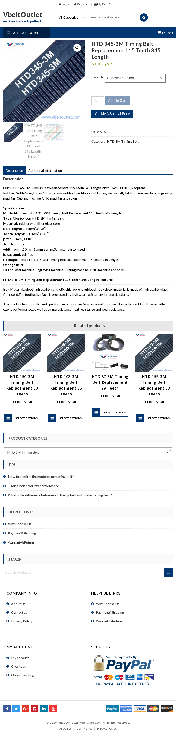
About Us (18, 604)
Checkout (18, 666)
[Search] (144, 17)
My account (20, 658)
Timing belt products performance (33, 486)
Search (169, 572)
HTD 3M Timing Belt (123, 141)
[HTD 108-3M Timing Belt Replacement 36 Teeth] (66, 353)
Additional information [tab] (45, 170)
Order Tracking (22, 675)
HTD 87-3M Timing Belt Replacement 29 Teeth (110, 382)
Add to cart (117, 100)
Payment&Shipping (22, 533)
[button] (77, 48)
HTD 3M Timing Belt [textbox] (86, 452)
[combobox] (88, 450)
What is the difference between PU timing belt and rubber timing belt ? (60, 495)
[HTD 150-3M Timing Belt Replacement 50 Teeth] (22, 353)
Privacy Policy (21, 621)
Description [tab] (14, 170)
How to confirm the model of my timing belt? (41, 476)
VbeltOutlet (22, 14)
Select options (26, 418)
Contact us (19, 612)
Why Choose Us (19, 524)
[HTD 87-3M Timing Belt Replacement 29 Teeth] (110, 353)
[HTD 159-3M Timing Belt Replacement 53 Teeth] (154, 353)
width (98, 77)
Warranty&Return (21, 542)
